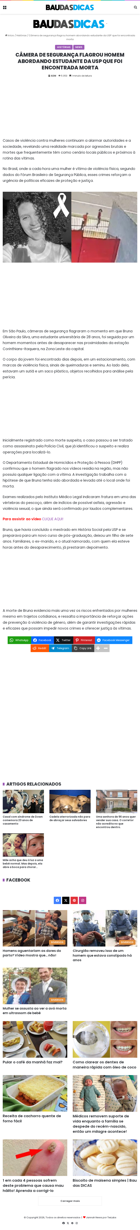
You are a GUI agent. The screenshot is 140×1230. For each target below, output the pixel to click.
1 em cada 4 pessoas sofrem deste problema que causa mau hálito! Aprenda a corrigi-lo (33, 1185)
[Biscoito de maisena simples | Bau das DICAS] (105, 1157)
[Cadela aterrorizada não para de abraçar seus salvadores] (70, 801)
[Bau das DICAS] (70, 7)
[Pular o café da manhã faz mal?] (35, 1039)
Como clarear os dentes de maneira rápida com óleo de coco (104, 1065)
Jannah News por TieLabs (101, 1217)
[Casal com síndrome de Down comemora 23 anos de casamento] (23, 801)
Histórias (21, 35)
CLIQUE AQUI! (52, 519)
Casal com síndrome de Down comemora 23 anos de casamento (23, 820)
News (78, 47)
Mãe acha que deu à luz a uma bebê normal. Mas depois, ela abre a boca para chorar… (23, 863)
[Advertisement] (70, 110)
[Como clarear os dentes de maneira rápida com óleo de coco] (105, 1039)
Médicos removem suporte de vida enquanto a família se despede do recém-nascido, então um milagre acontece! (101, 1124)
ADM (53, 75)
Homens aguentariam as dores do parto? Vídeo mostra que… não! (32, 953)
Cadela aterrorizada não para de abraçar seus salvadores (69, 818)
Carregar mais (70, 1201)
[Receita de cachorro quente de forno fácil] (35, 1093)
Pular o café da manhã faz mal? (33, 1062)
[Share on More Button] (98, 648)
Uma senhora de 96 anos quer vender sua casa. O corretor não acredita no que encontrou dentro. (116, 822)
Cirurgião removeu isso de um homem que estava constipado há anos (102, 955)
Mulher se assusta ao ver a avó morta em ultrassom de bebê (35, 1010)
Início (10, 35)
